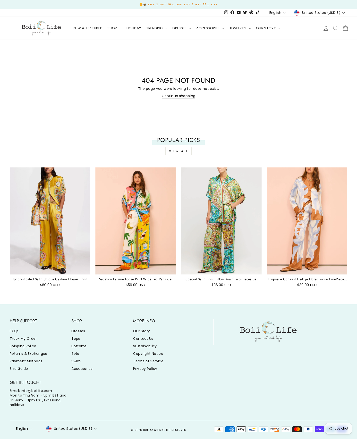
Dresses (78, 331)
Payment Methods (26, 361)
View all (178, 151)
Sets (75, 353)
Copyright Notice (148, 353)
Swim (76, 361)
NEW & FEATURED (88, 28)
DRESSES (180, 28)
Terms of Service (148, 361)
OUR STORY (266, 28)
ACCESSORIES (208, 28)
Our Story (141, 331)
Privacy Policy (145, 368)
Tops (75, 338)
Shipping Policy (23, 346)
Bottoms (78, 346)
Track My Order (23, 338)
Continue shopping (179, 96)
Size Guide (19, 368)
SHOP (113, 28)
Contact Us (143, 338)
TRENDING (155, 28)
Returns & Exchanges (28, 353)
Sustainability (145, 346)
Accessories (82, 368)
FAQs (14, 331)
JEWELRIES (238, 28)
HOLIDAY (134, 28)
